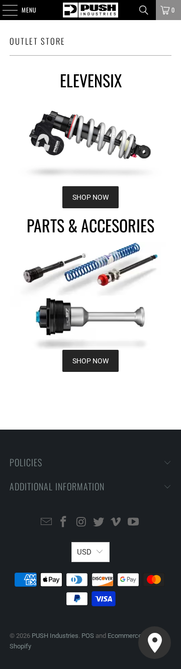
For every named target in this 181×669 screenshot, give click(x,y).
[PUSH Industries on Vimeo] (116, 522)
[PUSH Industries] (90, 10)
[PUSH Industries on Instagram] (81, 522)
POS (87, 635)
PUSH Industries (55, 635)
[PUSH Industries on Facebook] (63, 522)
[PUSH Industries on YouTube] (133, 522)
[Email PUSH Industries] (46, 522)
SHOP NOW (90, 197)
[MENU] (4, 10)
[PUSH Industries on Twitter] (99, 522)
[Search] (143, 10)
